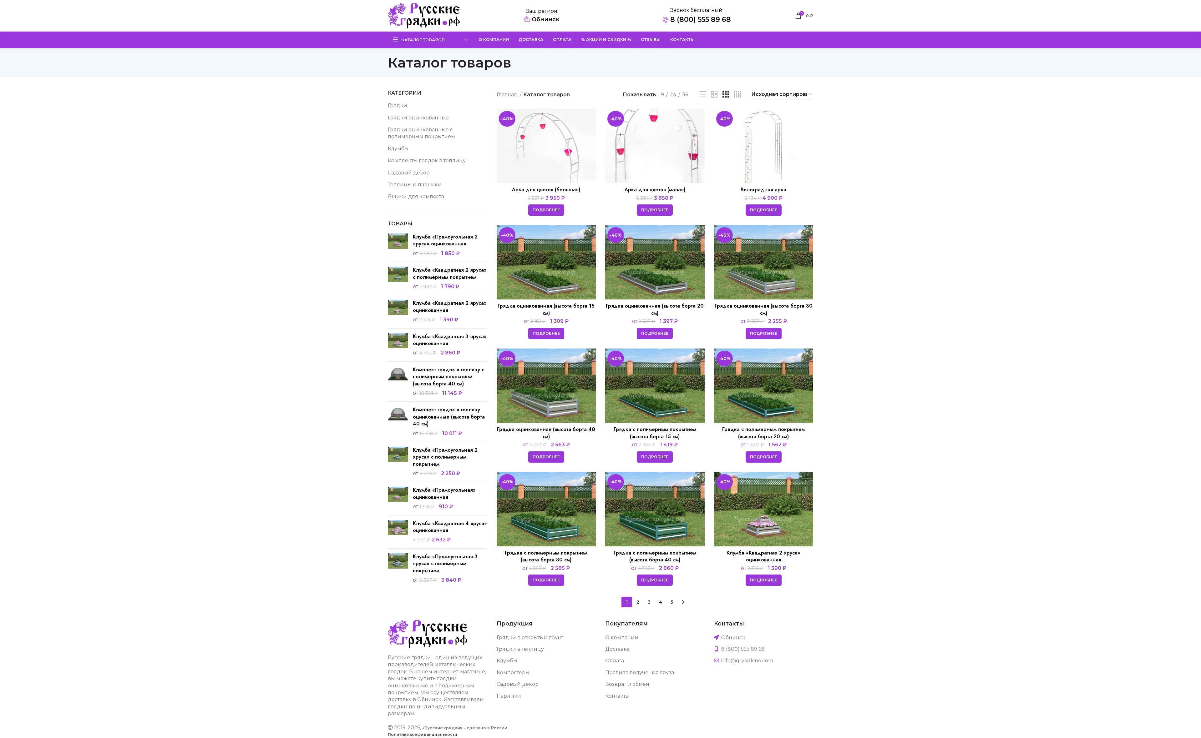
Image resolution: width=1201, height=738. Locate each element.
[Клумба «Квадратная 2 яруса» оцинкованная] (398, 311)
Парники (509, 696)
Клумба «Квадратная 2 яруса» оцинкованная (450, 307)
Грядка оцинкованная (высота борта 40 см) (546, 433)
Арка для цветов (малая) (655, 189)
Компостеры (513, 672)
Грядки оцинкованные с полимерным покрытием (421, 133)
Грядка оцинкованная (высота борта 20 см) (655, 309)
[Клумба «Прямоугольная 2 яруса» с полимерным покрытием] (398, 462)
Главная (507, 95)
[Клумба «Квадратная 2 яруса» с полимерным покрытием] (398, 278)
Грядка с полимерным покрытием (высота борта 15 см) (655, 433)
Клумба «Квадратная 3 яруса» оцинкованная (450, 340)
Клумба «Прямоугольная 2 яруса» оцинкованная (445, 240)
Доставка (617, 649)
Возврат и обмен (627, 684)
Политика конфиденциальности (422, 734)
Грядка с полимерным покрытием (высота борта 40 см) (655, 556)
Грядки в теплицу (520, 649)
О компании (621, 637)
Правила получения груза (639, 672)
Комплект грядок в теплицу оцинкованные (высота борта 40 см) (449, 416)
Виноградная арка (763, 189)
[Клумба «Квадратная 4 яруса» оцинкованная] (398, 532)
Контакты (617, 696)
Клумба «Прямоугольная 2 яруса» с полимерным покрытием (445, 457)
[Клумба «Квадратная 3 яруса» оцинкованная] (398, 345)
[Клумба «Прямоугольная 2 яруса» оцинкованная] (398, 245)
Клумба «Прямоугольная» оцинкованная (444, 493)
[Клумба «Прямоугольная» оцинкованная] (398, 498)
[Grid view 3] (725, 94)
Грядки (397, 105)
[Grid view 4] (737, 94)
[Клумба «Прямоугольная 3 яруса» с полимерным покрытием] (398, 568)
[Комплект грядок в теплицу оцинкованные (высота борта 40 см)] (398, 421)
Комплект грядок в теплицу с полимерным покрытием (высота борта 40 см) (448, 376)
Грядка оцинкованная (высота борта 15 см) (546, 309)
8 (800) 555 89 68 (699, 19)
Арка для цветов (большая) (546, 189)
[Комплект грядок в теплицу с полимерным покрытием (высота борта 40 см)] (398, 381)
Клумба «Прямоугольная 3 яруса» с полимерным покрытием (445, 563)
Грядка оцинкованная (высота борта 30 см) (764, 309)
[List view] (703, 94)
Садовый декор (409, 173)
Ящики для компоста (416, 196)
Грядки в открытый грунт (530, 637)
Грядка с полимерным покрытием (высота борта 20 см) (763, 433)
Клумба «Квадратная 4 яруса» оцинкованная (450, 527)
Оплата (614, 661)
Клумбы (398, 149)
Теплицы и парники (415, 185)
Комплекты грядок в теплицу (427, 160)
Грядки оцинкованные (418, 118)
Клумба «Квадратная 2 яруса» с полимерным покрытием (450, 273)
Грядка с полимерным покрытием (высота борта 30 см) (546, 556)
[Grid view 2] (714, 94)
